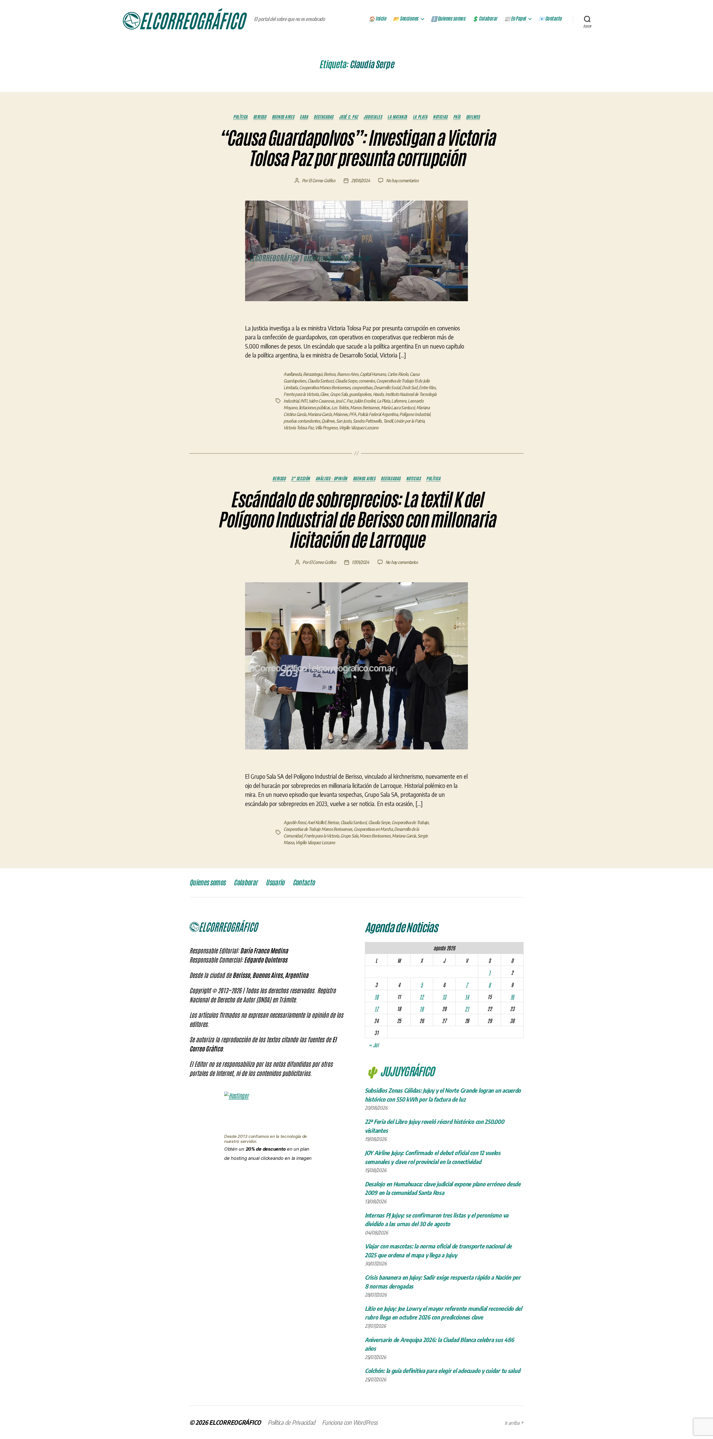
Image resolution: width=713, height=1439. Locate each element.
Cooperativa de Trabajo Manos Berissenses (318, 829)
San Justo (343, 421)
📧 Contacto (550, 19)
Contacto (304, 882)
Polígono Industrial (414, 414)
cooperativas (362, 387)
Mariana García (319, 414)
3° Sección (300, 478)
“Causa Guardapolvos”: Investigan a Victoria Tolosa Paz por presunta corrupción (356, 148)
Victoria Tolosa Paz (299, 427)
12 (421, 996)
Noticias (440, 116)
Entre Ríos (427, 387)
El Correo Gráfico (322, 180)
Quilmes (473, 116)
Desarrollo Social (387, 387)
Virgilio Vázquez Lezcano (359, 427)
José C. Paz (348, 116)
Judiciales (372, 116)
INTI (303, 401)
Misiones (340, 414)
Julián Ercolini (364, 401)
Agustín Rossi (295, 822)
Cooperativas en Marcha (373, 829)
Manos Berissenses (375, 836)
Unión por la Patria (409, 421)
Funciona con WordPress (350, 1422)
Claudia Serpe (346, 381)
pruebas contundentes (302, 421)
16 (512, 996)
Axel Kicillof (316, 822)
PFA (352, 414)
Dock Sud (409, 387)
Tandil (388, 421)
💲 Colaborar (484, 19)
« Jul (374, 1044)
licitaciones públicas (314, 407)
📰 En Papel (515, 19)
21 (467, 1008)
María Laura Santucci (398, 407)
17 (376, 1008)
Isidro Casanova (321, 401)
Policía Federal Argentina (378, 414)
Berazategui (312, 374)
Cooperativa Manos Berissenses (324, 387)
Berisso (259, 116)
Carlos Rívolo (397, 374)
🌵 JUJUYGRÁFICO (399, 1070)
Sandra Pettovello (367, 421)
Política (240, 116)
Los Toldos (340, 407)
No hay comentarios (402, 180)
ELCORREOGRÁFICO (235, 1422)
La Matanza (397, 116)
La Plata (420, 116)
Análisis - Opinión (331, 478)
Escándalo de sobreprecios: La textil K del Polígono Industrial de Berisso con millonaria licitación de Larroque (356, 520)
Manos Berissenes (364, 407)
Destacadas (323, 116)
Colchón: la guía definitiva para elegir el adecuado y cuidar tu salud (442, 1370)
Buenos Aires (283, 116)
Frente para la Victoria (301, 394)
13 (444, 996)
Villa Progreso (326, 427)
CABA (304, 116)
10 (376, 996)
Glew (324, 394)
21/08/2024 (360, 180)
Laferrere (398, 401)
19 (421, 1008)
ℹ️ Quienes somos (448, 19)
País (456, 116)
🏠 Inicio (377, 19)
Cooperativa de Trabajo (410, 822)
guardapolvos (360, 394)
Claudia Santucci (320, 381)
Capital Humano (373, 374)
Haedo (378, 394)
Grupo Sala (339, 394)
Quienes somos (207, 882)
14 (467, 996)
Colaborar (245, 882)
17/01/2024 (360, 562)
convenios (366, 381)
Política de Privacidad (291, 1422)
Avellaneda (292, 374)
